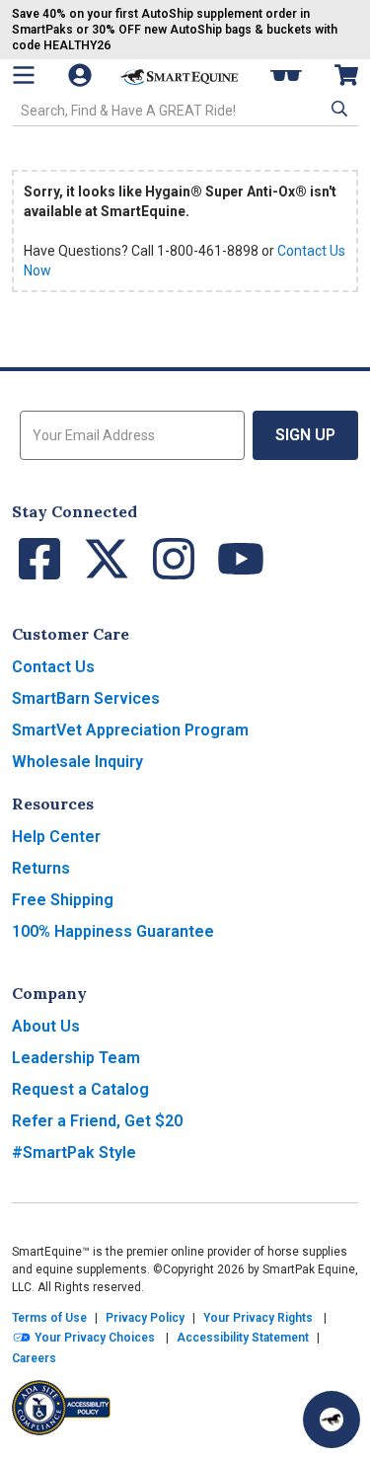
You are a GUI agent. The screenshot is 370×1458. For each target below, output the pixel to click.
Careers (34, 1358)
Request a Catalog (80, 1089)
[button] (337, 108)
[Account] (82, 75)
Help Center (56, 836)
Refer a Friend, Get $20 (97, 1121)
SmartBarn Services (86, 698)
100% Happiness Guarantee (113, 931)
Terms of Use (49, 1318)
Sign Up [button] (305, 434)
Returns (41, 868)
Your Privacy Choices (93, 1337)
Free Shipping (62, 899)
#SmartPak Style (74, 1152)
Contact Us (53, 666)
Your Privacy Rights (258, 1318)
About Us (46, 1026)
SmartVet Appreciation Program (130, 730)
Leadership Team (76, 1057)
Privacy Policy (145, 1318)
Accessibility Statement (243, 1337)
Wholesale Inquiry (77, 761)
